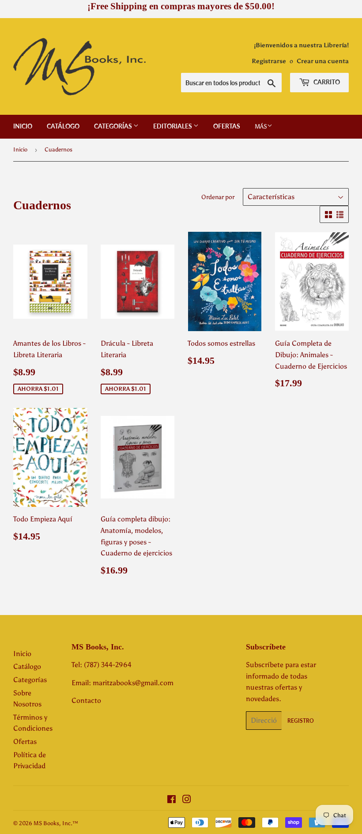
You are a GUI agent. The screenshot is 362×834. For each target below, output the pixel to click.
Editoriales (173, 126)
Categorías (113, 126)
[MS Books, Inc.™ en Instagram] (186, 800)
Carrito (326, 82)
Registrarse (269, 61)
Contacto (86, 700)
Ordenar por (217, 197)
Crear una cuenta (323, 61)
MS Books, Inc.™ (56, 823)
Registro (300, 720)
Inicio (22, 126)
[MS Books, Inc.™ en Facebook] (171, 800)
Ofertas (226, 126)
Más (261, 126)
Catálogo (63, 126)
